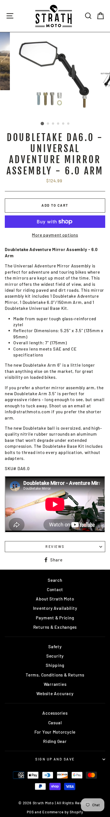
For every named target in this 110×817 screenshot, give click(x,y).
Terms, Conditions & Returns (55, 674)
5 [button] (63, 123)
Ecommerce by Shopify (62, 812)
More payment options (55, 234)
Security (55, 655)
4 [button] (58, 123)
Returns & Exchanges (55, 627)
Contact (55, 589)
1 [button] (42, 123)
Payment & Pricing (55, 617)
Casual (55, 722)
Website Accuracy (54, 693)
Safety (55, 646)
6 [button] (68, 123)
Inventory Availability (55, 608)
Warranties (55, 684)
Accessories (54, 713)
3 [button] (53, 123)
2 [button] (48, 123)
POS (30, 812)
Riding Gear (55, 741)
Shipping (55, 665)
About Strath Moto (55, 598)
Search (55, 580)
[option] (55, 75)
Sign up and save (54, 759)
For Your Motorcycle (55, 731)
